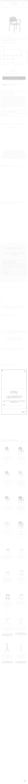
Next (22, 412)
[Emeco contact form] (25, 781)
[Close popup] (24, 371)
